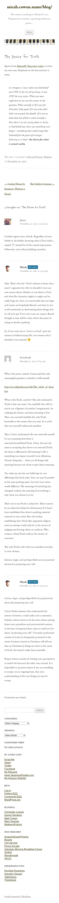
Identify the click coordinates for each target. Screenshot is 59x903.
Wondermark (11, 855)
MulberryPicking (13, 824)
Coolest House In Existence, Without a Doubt (14, 189)
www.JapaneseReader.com (19, 775)
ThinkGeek (10, 880)
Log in (7, 790)
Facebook (9, 769)
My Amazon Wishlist (15, 778)
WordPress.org (12, 800)
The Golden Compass (42, 184)
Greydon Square (13, 874)
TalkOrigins (10, 877)
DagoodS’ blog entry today (30, 66)
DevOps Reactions (14, 870)
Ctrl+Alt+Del (11, 843)
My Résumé (10, 772)
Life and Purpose (35, 157)
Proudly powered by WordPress (17, 896)
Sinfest (8, 852)
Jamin (23, 220)
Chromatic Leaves (14, 812)
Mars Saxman (11, 821)
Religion (48, 157)
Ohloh (7, 762)
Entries (11, 793)
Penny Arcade (12, 846)
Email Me (9, 759)
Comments (13, 796)
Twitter (7, 765)
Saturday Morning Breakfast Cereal (23, 849)
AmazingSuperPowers (16, 837)
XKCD (7, 858)
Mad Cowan (10, 818)
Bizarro (8, 840)
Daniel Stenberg (13, 815)
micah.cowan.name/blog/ (29, 7)
